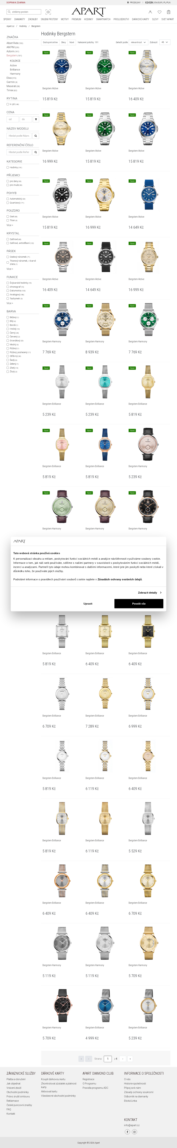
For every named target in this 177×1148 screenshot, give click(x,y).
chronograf (17, 286)
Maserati (13, 86)
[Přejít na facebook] (127, 1131)
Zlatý (14, 367)
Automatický (17, 198)
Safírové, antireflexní (22, 243)
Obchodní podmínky (18, 1092)
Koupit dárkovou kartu (53, 1079)
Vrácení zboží (14, 1087)
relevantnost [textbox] (136, 42)
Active (13, 65)
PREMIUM (76, 19)
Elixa (11, 77)
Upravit (87, 603)
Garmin (12, 82)
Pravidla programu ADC (95, 1087)
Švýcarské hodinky (20, 283)
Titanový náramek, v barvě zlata (23, 262)
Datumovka (17, 290)
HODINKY (88, 19)
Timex (12, 90)
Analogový (17, 294)
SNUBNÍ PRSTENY (49, 19)
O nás (127, 1079)
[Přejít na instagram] (134, 1131)
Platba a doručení (16, 1079)
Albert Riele (15, 43)
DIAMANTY (19, 19)
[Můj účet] (150, 11)
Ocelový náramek (20, 257)
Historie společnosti (135, 1083)
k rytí (14, 104)
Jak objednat (13, 1083)
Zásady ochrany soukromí (138, 1092)
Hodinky (23, 26)
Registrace (88, 1079)
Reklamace (13, 1100)
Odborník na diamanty (136, 1096)
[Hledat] (9, 12)
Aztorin (13, 51)
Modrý (14, 344)
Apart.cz (10, 26)
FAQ (9, 1109)
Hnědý (15, 329)
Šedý (13, 360)
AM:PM (13, 47)
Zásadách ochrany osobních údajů (120, 579)
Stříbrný (15, 356)
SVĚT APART (167, 19)
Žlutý (13, 371)
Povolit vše (139, 603)
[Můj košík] (168, 12)
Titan (13, 220)
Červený (15, 336)
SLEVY (155, 19)
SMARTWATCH (103, 19)
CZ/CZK (149, 2)
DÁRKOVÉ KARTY (140, 19)
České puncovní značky (19, 1105)
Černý (14, 332)
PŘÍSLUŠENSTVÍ (121, 19)
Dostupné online (50, 42)
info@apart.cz (131, 1125)
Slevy (63, 42)
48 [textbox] (163, 42)
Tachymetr (16, 298)
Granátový (16, 340)
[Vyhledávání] (36, 119)
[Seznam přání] (159, 11)
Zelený (14, 364)
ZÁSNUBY (33, 19)
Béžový (14, 317)
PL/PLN (167, 2)
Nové (71, 42)
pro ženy (15, 181)
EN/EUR (158, 2)
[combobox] (138, 42)
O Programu (89, 1083)
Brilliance (15, 69)
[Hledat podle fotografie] (48, 12)
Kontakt (11, 1113)
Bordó (14, 325)
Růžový (14, 348)
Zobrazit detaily (147, 592)
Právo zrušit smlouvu (18, 1096)
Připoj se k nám (132, 1087)
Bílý (13, 321)
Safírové (15, 239)
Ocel (13, 216)
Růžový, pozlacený (20, 352)
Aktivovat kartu (49, 1091)
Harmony (15, 73)
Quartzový (17, 202)
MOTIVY (65, 19)
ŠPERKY (7, 19)
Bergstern (14, 55)
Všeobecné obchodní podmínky (58, 1095)
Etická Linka (130, 1100)
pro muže (16, 185)
